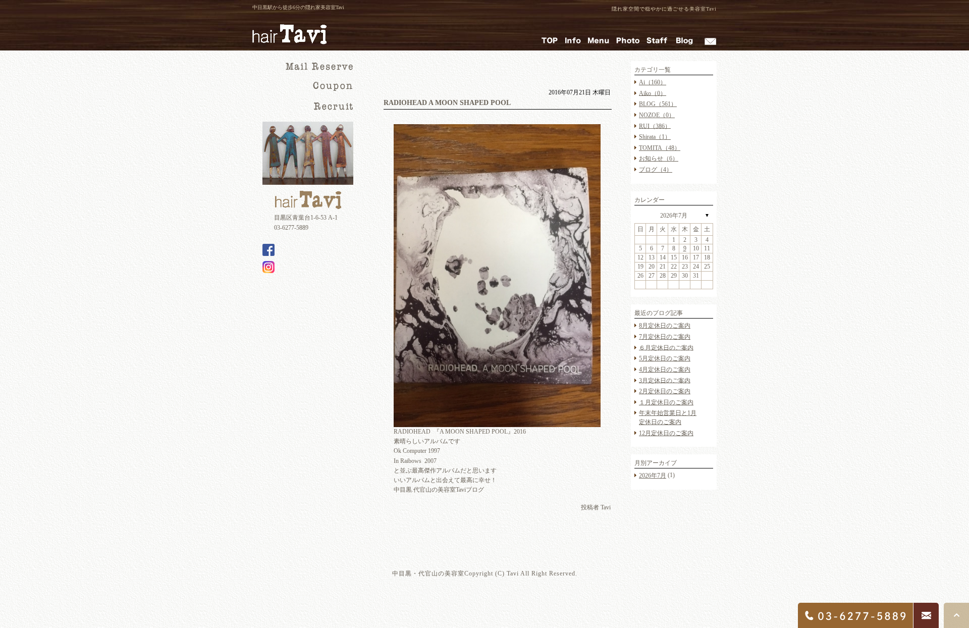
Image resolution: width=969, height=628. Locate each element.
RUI (655, 125)
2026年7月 (673, 215)
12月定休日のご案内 (666, 433)
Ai (652, 82)
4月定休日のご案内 (664, 369)
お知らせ (658, 158)
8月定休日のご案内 (664, 325)
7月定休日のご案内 (664, 336)
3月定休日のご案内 (664, 380)
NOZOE (657, 115)
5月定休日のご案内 (664, 358)
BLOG (658, 104)
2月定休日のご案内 (664, 391)
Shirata (655, 136)
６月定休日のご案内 (666, 347)
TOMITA (659, 147)
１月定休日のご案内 (666, 402)
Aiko (652, 92)
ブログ (655, 169)
